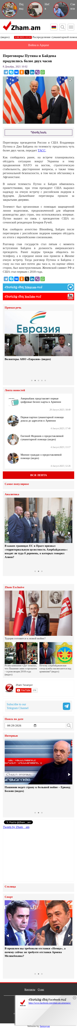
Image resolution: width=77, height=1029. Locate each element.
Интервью (11, 735)
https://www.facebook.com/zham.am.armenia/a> (50, 1003)
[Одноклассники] (21, 72)
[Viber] (37, 72)
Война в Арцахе (38, 45)
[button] (8, 344)
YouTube (29, 296)
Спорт (9, 897)
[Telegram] (6, 72)
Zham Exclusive (14, 587)
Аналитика (12, 494)
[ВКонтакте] (16, 72)
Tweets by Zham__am (16, 827)
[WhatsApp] (42, 72)
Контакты (29, 989)
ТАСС (42, 150)
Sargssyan (45, 1026)
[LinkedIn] (32, 72)
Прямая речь (13, 307)
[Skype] (11, 72)
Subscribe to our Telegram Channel (17, 706)
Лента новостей (15, 390)
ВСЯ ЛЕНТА (38, 475)
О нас (41, 989)
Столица (10, 886)
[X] (27, 72)
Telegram (30, 287)
